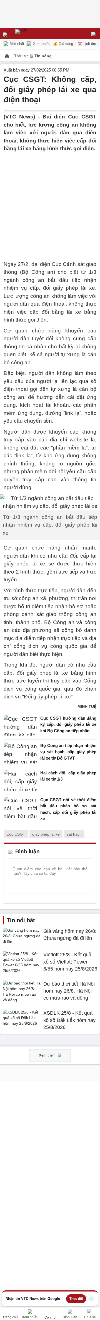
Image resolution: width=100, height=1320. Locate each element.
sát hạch (74, 834)
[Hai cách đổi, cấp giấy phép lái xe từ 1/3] (20, 780)
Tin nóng (43, 56)
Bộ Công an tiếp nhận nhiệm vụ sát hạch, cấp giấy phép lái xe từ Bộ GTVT (68, 751)
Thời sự (21, 56)
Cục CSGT (15, 834)
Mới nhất (16, 44)
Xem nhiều (41, 44)
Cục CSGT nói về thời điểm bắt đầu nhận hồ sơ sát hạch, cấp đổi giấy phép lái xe (68, 809)
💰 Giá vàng (63, 44)
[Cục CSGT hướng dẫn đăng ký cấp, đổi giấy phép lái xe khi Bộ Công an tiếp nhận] (20, 726)
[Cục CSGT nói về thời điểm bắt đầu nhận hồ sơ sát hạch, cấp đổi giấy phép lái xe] (20, 811)
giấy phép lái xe (46, 834)
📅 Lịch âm (87, 44)
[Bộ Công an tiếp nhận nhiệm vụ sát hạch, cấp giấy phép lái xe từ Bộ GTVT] (20, 753)
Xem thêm (48, 1055)
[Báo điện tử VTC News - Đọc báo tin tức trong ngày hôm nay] (34, 33)
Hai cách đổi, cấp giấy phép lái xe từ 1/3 (68, 776)
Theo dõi (76, 1299)
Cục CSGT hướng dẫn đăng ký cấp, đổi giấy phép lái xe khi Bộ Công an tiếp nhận (68, 724)
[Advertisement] (50, 203)
